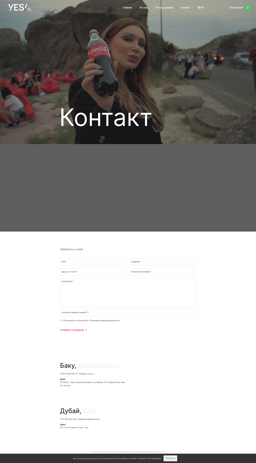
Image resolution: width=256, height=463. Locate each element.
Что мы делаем (164, 7)
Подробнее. (156, 458)
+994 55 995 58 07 (68, 374)
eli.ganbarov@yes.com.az (89, 419)
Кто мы (144, 7)
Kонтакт (185, 7)
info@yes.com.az (86, 374)
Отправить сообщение (72, 330)
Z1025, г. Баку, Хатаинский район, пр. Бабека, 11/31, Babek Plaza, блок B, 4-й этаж (92, 384)
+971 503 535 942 (68, 419)
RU (202, 7)
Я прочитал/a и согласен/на (91, 320)
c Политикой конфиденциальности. (104, 320)
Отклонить (142, 458)
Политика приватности (143, 452)
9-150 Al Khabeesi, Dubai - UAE (75, 427)
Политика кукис (159, 452)
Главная (127, 7)
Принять (170, 458)
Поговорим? (236, 7)
